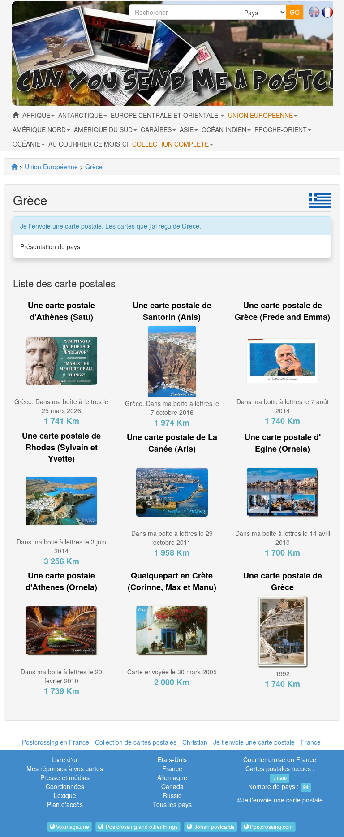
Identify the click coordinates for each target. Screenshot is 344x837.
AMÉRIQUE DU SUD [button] (104, 129)
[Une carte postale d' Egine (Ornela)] (282, 491)
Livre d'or (65, 759)
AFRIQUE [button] (37, 115)
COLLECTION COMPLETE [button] (171, 143)
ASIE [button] (187, 129)
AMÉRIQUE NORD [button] (40, 129)
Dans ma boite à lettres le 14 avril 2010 (282, 538)
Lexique (65, 795)
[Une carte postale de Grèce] (282, 630)
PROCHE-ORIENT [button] (281, 129)
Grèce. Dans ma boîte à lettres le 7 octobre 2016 (172, 408)
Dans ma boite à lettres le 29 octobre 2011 (172, 538)
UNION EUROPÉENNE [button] (261, 115)
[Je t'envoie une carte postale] (14, 166)
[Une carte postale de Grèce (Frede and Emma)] (282, 359)
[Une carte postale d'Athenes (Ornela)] (61, 629)
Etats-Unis (172, 759)
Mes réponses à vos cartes (64, 768)
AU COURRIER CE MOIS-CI (88, 143)
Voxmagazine (72, 826)
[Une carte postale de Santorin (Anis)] (172, 360)
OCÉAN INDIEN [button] (225, 129)
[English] (314, 11)
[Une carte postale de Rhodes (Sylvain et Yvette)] (61, 500)
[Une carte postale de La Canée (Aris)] (172, 491)
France (172, 768)
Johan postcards (214, 826)
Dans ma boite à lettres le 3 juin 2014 (61, 546)
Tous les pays (172, 804)
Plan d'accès (65, 804)
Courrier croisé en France (279, 759)
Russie (172, 795)
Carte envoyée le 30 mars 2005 (172, 671)
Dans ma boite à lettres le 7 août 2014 (282, 406)
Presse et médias (65, 777)
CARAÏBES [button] (157, 129)
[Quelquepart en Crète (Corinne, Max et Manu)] (172, 629)
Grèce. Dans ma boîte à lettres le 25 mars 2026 (61, 406)
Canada (172, 786)
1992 (282, 673)
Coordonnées (65, 786)
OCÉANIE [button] (27, 143)
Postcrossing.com (271, 826)
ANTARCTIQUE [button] (81, 115)
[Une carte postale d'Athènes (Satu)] (61, 359)
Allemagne (172, 777)
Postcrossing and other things (141, 826)
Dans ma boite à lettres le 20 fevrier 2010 (61, 676)
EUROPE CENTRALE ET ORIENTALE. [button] (166, 115)
